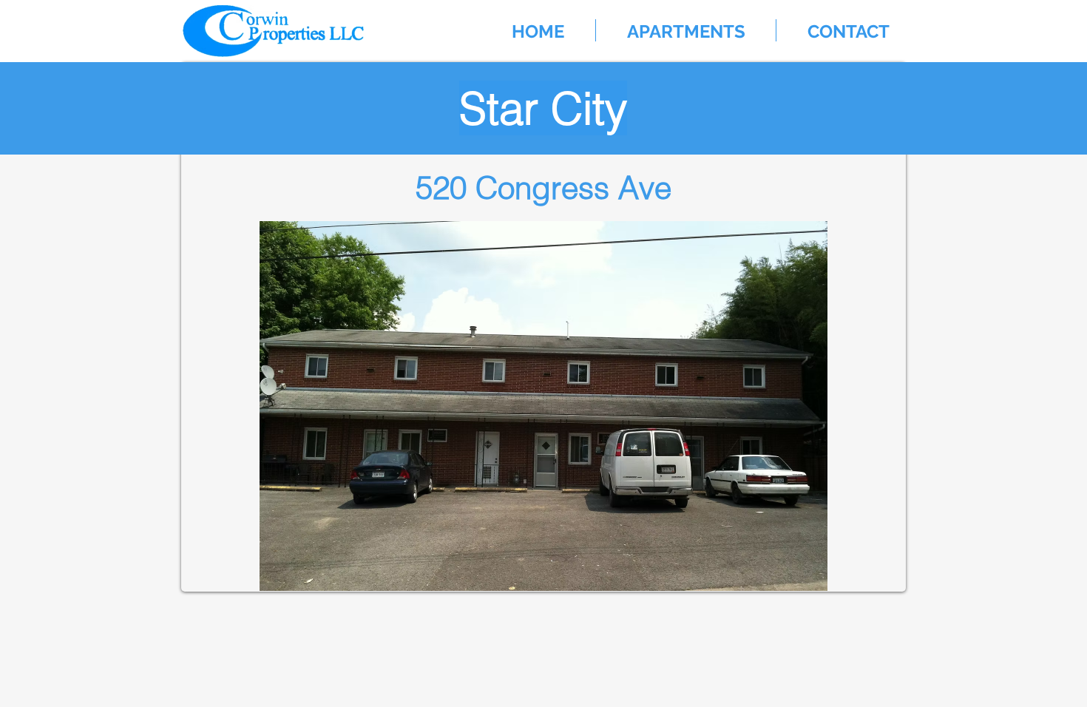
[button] (686, 30)
